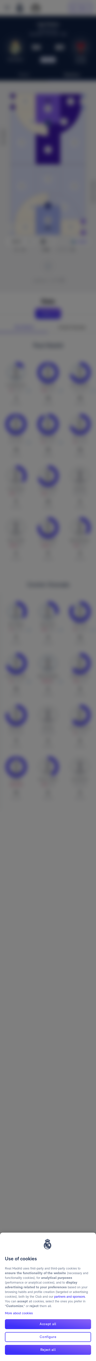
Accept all (48, 1324)
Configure (48, 1337)
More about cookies (19, 1313)
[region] (48, 1297)
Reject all (48, 1350)
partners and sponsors (69, 1296)
